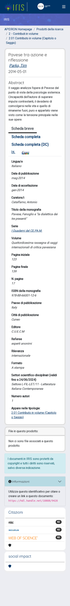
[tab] (13, 152)
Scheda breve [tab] (22, 128)
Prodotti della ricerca (49, 29)
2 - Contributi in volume (23, 34)
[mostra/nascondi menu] (64, 7)
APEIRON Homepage (18, 29)
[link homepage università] (44, 6)
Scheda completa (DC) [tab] (30, 144)
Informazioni (20, 481)
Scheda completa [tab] (26, 137)
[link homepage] (15, 6)
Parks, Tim (18, 65)
